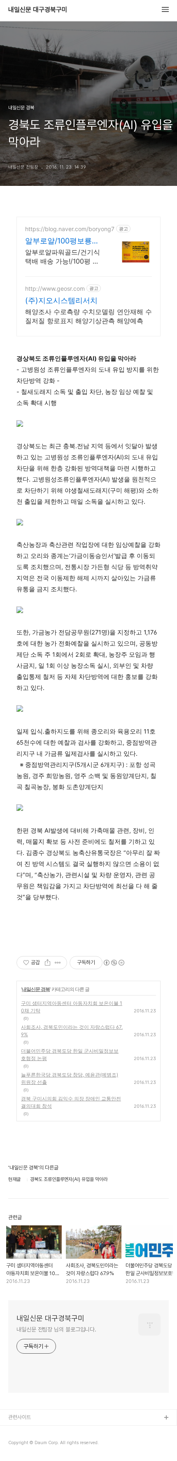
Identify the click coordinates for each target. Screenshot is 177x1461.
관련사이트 (19, 1417)
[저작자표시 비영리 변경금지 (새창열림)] (113, 962)
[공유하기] (47, 962)
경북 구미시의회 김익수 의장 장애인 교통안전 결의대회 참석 (71, 1102)
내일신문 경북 (36, 989)
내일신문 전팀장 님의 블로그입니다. (56, 1329)
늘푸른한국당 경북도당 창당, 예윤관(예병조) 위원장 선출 (69, 1078)
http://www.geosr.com (55, 288)
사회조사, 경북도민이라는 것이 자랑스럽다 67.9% (72, 1030)
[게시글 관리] (58, 962)
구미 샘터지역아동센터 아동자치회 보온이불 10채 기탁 (71, 1007)
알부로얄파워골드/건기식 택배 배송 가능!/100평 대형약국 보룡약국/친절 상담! (62, 257)
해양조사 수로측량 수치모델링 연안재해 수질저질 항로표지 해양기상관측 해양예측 (88, 316)
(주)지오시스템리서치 (61, 300)
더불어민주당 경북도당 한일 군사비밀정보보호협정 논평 (70, 1054)
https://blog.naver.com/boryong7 (69, 228)
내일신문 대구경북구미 (38, 10)
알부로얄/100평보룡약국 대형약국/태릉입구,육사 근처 (62, 241)
